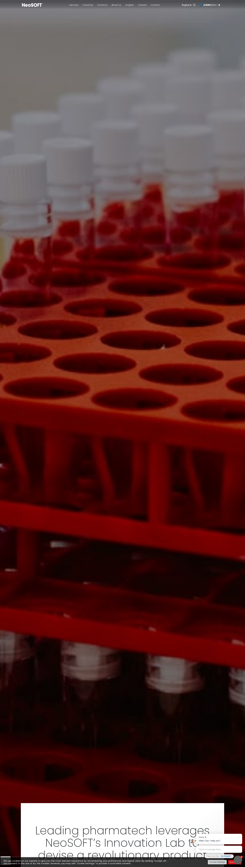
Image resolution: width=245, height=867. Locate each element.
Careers (142, 5)
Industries (88, 5)
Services (73, 5)
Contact (155, 5)
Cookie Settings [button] (217, 862)
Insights (129, 5)
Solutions (102, 5)
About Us (116, 5)
